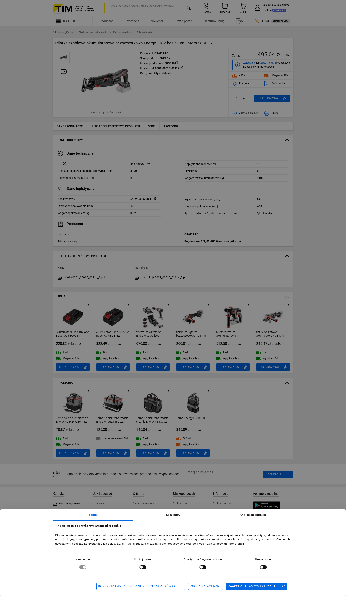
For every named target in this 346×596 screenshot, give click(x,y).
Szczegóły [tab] (173, 514)
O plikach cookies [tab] (253, 514)
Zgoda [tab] (93, 514)
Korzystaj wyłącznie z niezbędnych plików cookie (140, 586)
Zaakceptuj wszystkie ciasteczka (256, 586)
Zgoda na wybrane (205, 586)
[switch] (142, 567)
